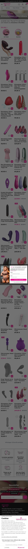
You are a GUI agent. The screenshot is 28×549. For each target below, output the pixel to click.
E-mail (11, 275)
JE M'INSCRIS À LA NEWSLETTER (18, 279)
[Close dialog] (26, 266)
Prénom (11, 272)
